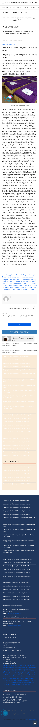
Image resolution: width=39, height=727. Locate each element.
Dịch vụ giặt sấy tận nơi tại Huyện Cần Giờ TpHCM (16, 425)
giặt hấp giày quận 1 (7, 281)
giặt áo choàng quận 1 (14, 277)
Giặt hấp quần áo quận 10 (28, 673)
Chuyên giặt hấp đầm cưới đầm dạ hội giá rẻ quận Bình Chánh (19, 373)
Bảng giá (26, 7)
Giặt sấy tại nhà (31, 665)
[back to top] (35, 723)
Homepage (4, 40)
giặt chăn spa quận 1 (28, 277)
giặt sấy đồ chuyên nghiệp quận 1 (13, 285)
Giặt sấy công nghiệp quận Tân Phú (26, 680)
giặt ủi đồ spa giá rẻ (26, 287)
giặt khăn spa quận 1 (16, 283)
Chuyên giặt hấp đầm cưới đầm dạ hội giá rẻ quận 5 (16, 356)
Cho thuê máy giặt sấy (9, 665)
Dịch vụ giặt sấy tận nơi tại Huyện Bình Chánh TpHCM (17, 415)
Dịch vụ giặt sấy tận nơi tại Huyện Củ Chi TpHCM (16, 421)
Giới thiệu (12, 7)
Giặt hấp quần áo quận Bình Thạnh (12, 673)
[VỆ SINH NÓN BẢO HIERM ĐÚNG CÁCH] (6, 338)
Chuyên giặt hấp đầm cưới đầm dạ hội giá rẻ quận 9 (16, 370)
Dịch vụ (19, 7)
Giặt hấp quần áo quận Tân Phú (22, 669)
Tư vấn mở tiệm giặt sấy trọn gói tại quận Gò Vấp (16, 452)
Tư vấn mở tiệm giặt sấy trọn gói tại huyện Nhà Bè (16, 438)
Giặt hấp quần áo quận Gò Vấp (26, 671)
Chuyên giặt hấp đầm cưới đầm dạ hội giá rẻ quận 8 (16, 366)
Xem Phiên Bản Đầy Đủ (31, 719)
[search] (36, 3)
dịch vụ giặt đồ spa (21, 275)
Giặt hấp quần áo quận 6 (18, 676)
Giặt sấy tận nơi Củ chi (9, 684)
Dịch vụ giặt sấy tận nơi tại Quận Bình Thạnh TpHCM (17, 432)
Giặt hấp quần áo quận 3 (27, 678)
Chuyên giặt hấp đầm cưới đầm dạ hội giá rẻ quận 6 (16, 359)
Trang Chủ (5, 7)
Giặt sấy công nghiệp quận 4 (10, 682)
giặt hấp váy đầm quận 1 (23, 281)
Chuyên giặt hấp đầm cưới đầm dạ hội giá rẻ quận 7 (16, 363)
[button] (19, 89)
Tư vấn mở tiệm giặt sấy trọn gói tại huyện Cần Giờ (16, 448)
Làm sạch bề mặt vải (8, 667)
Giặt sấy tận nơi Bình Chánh (23, 684)
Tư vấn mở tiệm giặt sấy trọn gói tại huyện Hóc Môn (16, 441)
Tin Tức (33, 7)
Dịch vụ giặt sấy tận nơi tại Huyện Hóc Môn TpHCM (17, 418)
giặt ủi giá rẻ (16, 289)
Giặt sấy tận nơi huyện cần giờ (26, 682)
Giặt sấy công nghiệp (20, 665)
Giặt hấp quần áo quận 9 (10, 675)
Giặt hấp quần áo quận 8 (24, 675)
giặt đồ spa (5, 279)
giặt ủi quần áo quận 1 (28, 289)
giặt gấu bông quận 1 (28, 279)
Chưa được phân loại (16, 40)
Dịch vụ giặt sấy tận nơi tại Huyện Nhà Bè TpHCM (16, 428)
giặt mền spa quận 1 (30, 283)
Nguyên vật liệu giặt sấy (21, 667)
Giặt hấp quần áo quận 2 (9, 680)
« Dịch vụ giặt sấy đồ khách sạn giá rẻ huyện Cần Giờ (17, 316)
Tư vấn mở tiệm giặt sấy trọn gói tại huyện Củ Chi (16, 445)
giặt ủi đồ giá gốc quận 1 (12, 287)
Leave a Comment (19, 324)
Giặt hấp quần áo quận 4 (14, 678)
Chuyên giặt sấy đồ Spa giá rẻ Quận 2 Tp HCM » (23, 308)
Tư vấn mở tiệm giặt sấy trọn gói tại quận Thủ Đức (16, 455)
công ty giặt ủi (10, 275)
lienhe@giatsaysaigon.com (14, 613)
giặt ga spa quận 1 (15, 279)
